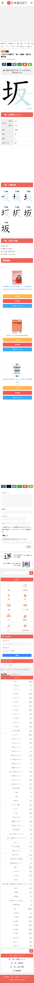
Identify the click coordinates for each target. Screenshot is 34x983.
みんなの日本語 (21, 846)
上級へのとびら (21, 850)
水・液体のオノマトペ (21, 759)
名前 (4, 509)
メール (5, 516)
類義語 (22, 892)
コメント (5, 492)
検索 (17, 655)
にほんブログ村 (23, 669)
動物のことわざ (21, 821)
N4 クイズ (22, 714)
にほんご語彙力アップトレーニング (18, 838)
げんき (22, 809)
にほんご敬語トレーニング (20, 834)
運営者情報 (6, 977)
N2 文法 (22, 702)
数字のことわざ (21, 825)
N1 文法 (22, 694)
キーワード (6, 641)
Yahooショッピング (17, 305)
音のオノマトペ (21, 780)
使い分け (22, 937)
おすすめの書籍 (21, 731)
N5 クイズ (22, 722)
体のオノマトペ (21, 739)
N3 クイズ (22, 706)
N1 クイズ (22, 689)
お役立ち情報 (21, 788)
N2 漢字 (3, 51)
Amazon (17, 296)
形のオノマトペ (21, 751)
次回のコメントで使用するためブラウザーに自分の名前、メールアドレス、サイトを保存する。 (16, 529)
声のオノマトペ (21, 743)
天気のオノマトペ (21, 747)
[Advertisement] (17, 24)
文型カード (22, 946)
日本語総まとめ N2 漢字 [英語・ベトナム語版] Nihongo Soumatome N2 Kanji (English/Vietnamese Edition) (17, 289)
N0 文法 (22, 685)
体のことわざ (22, 817)
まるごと (22, 842)
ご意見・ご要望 (14, 977)
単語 (22, 888)
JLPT (22, 681)
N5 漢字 (22, 933)
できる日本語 (21, 829)
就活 (23, 792)
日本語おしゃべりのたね (20, 900)
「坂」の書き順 (17, 963)
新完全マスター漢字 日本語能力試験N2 (17, 335)
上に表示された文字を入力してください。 (15, 539)
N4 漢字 (22, 929)
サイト (4, 523)
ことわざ (22, 813)
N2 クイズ (22, 698)
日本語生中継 (21, 905)
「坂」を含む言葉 (17, 967)
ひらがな (22, 875)
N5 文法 (22, 726)
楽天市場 (17, 301)
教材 (23, 796)
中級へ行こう (21, 855)
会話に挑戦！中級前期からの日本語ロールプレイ (16, 884)
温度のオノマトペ (21, 763)
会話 (23, 879)
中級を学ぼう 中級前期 (20, 859)
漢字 (7, 51)
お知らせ (22, 800)
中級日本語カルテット (20, 863)
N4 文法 (22, 718)
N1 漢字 (22, 917)
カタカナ (22, 871)
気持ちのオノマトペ (21, 755)
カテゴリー (6, 647)
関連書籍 (17, 970)
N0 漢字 (22, 913)
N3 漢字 (22, 925)
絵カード (22, 942)
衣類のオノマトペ (21, 776)
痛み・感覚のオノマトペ (20, 772)
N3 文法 (22, 710)
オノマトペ (21, 735)
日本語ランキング (16, 674)
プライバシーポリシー (24, 977)
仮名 (22, 867)
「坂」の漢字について (17, 959)
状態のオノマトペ (21, 767)
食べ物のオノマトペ (21, 784)
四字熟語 (22, 896)
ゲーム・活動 (21, 805)
